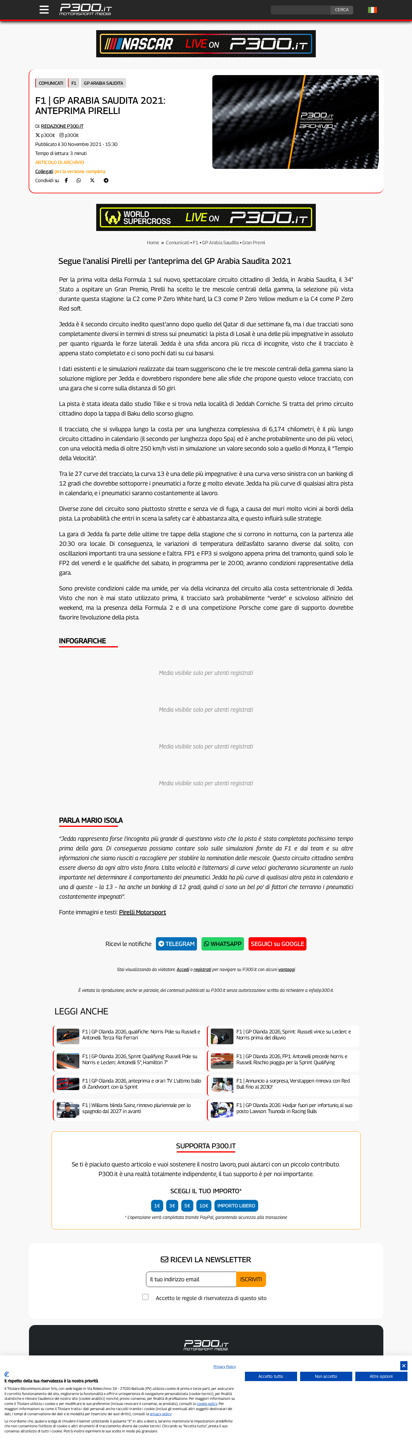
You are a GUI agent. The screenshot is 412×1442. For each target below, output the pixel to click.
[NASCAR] (206, 56)
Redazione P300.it (62, 126)
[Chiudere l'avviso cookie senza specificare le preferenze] (403, 1366)
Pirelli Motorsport (142, 912)
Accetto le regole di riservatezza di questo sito (211, 1298)
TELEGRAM (179, 943)
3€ (172, 1206)
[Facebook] (66, 180)
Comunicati (51, 83)
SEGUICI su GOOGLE (277, 943)
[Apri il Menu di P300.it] (44, 9)
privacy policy (160, 1414)
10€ (203, 1206)
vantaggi (286, 969)
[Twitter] (92, 180)
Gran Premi (253, 242)
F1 (73, 83)
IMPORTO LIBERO (236, 1206)
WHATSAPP (225, 943)
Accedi (183, 969)
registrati (202, 969)
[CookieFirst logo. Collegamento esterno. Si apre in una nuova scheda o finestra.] (7, 1374)
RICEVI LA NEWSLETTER (209, 1259)
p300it (48, 135)
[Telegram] (106, 180)
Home (153, 242)
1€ (157, 1206)
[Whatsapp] (78, 180)
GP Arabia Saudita (103, 83)
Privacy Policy (225, 1366)
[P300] (206, 229)
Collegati (44, 171)
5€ (187, 1206)
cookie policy (207, 1403)
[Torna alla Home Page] (82, 14)
